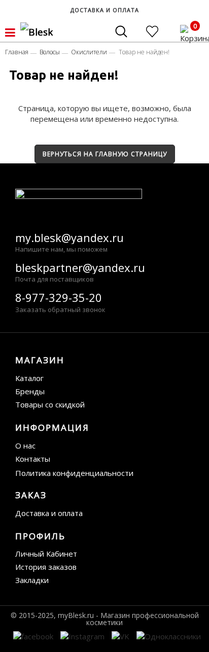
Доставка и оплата (49, 513)
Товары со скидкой (50, 404)
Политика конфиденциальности (74, 473)
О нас (25, 445)
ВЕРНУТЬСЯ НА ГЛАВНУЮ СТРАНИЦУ (105, 154)
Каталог (29, 378)
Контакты (32, 459)
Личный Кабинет (46, 553)
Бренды (30, 391)
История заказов (46, 567)
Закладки (32, 580)
